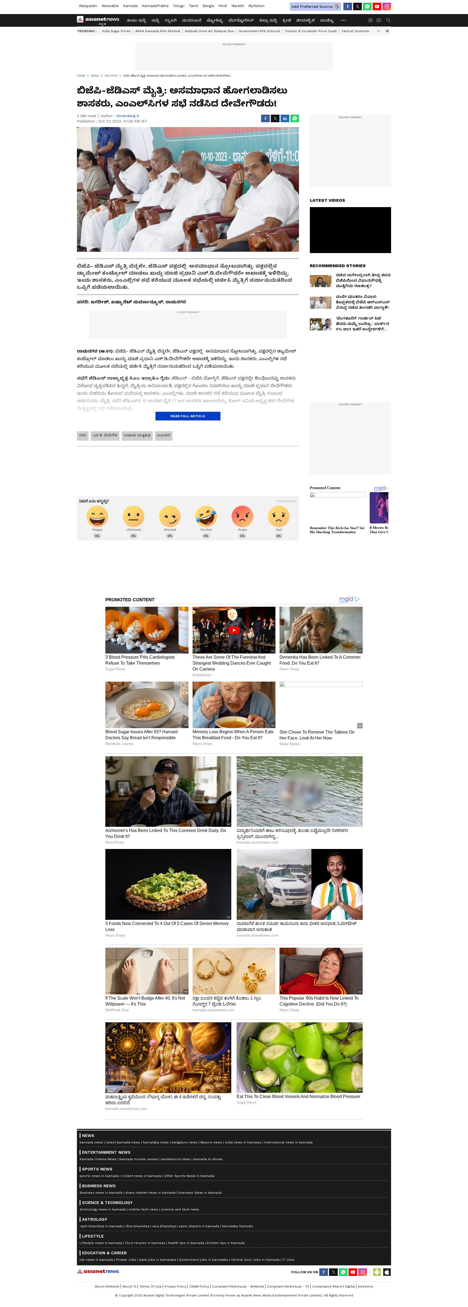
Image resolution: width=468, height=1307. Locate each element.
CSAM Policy (199, 1286)
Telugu (178, 6)
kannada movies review (138, 1159)
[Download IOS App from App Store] (386, 1272)
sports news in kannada (99, 1176)
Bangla (208, 6)
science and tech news (180, 1209)
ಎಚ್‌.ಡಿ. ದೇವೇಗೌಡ (105, 435)
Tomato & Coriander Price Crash (311, 31)
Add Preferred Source (312, 6)
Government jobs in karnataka (203, 1260)
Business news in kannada (101, 1193)
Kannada (130, 6)
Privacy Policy (175, 1286)
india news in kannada (243, 1142)
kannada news (91, 1142)
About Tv (129, 1286)
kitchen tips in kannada (226, 1243)
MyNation (256, 6)
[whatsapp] (367, 6)
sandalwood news (175, 1159)
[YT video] (377, 6)
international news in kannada (288, 1142)
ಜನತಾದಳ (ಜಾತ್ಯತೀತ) (137, 435)
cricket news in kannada (141, 1176)
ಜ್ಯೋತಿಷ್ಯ (215, 20)
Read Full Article (188, 416)
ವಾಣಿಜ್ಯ (327, 20)
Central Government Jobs (363, 31)
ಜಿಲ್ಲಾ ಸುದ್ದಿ (268, 20)
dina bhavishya (137, 1226)
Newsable (110, 6)
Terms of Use (150, 1286)
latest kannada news (123, 1142)
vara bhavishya (164, 1226)
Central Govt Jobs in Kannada (255, 1260)
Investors (365, 1286)
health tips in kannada (186, 1243)
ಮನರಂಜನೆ (191, 20)
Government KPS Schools (259, 31)
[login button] (371, 20)
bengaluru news (184, 1142)
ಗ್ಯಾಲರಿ (171, 20)
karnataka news (156, 1142)
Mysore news (211, 1142)
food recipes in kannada (145, 1243)
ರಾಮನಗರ (163, 435)
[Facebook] (347, 6)
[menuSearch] (388, 20)
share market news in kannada (150, 1193)
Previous (379, 31)
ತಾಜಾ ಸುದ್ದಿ (136, 20)
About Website (107, 1286)
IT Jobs (288, 1260)
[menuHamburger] (379, 20)
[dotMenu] (343, 20)
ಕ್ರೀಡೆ (286, 20)
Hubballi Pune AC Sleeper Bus (209, 31)
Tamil (193, 6)
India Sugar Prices (116, 31)
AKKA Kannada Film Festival (157, 31)
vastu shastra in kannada (199, 1226)
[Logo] (100, 20)
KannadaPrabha (155, 6)
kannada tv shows (208, 1159)
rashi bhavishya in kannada (101, 1226)
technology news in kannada (103, 1209)
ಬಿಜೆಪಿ (82, 435)
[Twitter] (357, 6)
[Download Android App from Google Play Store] (377, 1272)
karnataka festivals (237, 1226)
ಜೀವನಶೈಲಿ (305, 20)
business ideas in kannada (200, 1193)
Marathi (237, 6)
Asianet (98, 1271)
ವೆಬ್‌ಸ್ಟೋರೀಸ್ (241, 20)
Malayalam (88, 6)
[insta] (386, 6)
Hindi (222, 6)
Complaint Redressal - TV (288, 1286)
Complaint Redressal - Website (238, 1286)
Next (387, 31)
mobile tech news (143, 1209)
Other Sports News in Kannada (189, 1176)
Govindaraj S (127, 116)
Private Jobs (126, 1260)
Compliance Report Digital (333, 1286)
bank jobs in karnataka (157, 1260)
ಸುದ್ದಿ (155, 20)
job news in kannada (96, 1260)
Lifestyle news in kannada (101, 1243)
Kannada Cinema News (98, 1159)
